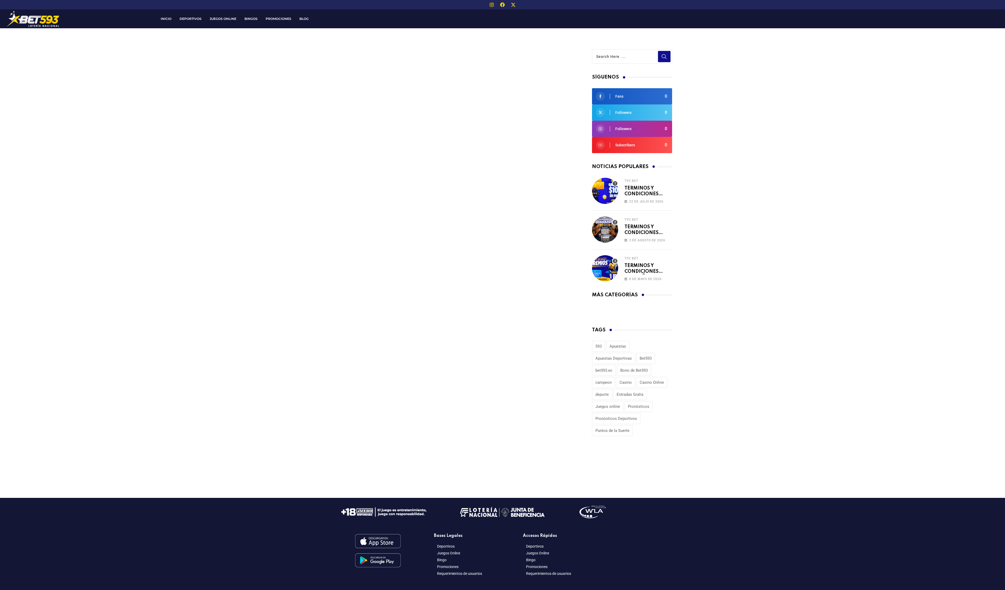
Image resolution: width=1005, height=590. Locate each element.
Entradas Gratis (630, 394)
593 (598, 346)
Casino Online (652, 382)
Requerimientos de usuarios (459, 573)
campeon (603, 382)
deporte (602, 394)
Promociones (278, 19)
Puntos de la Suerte (612, 430)
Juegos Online (223, 19)
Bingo (441, 560)
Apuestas (618, 346)
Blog (304, 19)
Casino (625, 382)
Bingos (251, 19)
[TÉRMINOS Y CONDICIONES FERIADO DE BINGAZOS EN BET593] (605, 229)
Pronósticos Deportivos (616, 418)
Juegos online (607, 406)
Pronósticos (638, 406)
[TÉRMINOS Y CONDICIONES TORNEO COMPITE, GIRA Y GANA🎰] (605, 191)
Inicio (166, 19)
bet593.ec (603, 370)
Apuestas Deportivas (613, 358)
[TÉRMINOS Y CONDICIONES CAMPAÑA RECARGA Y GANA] (605, 268)
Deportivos (191, 19)
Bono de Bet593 (634, 370)
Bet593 (646, 358)
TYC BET (631, 181)
